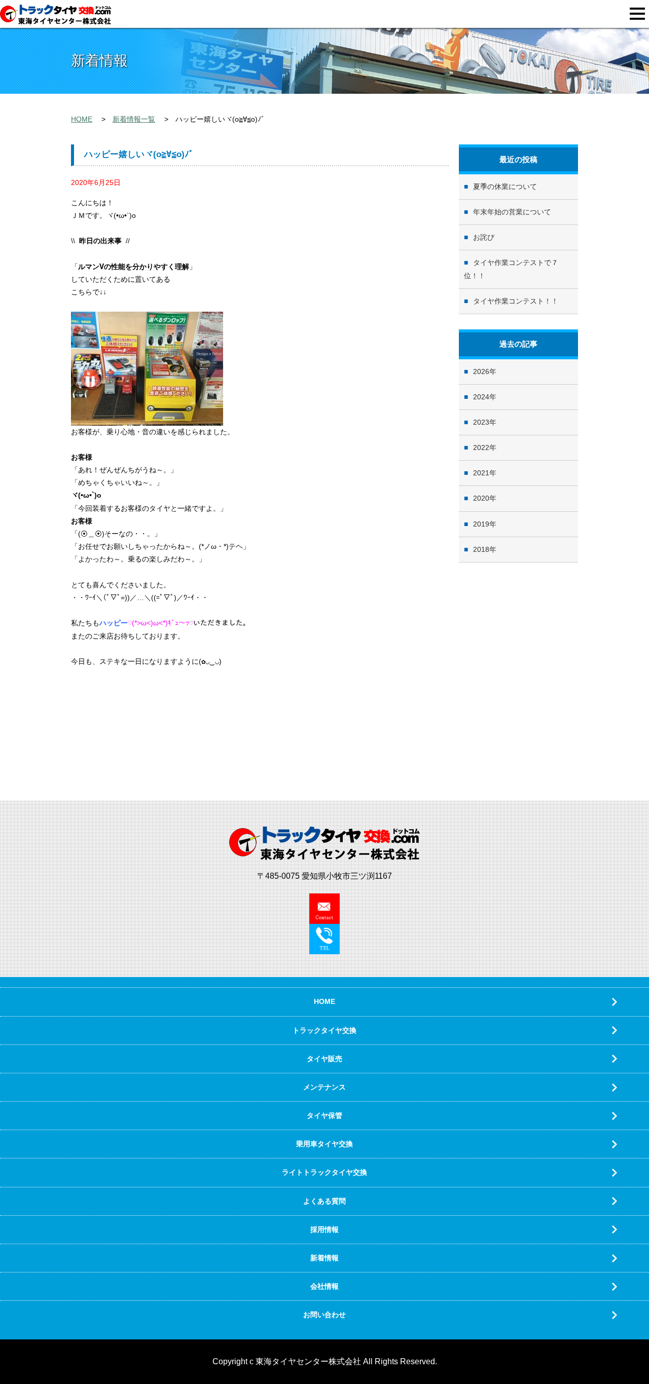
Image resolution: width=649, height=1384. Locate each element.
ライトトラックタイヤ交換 (324, 1172)
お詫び (483, 237)
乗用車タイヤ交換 (324, 1144)
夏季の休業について (505, 186)
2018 (481, 549)
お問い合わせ (324, 1315)
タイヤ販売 (324, 1059)
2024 (481, 397)
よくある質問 (324, 1201)
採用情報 (324, 1229)
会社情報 (324, 1286)
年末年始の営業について (512, 212)
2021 (481, 473)
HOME (81, 119)
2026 (481, 371)
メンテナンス (324, 1087)
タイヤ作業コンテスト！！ (515, 301)
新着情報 (324, 1258)
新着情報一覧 (134, 119)
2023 (481, 422)
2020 (481, 498)
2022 (481, 447)
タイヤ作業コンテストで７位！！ (511, 268)
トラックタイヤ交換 (324, 1030)
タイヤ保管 (324, 1115)
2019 (481, 524)
